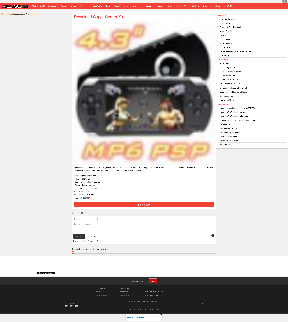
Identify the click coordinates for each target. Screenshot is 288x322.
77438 (144, 309)
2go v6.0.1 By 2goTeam (229, 140)
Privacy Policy (220, 303)
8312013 (151, 309)
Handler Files (137, 6)
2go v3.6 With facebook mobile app (234, 116)
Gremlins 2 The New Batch (230, 27)
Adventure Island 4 (227, 19)
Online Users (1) (100, 288)
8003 (139, 309)
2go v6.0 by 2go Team (228, 136)
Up (158, 309)
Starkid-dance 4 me (227, 75)
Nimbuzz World (96, 6)
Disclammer (205, 303)
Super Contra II (226, 43)
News (107, 6)
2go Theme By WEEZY (229, 128)
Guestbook (150, 6)
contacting (137, 170)
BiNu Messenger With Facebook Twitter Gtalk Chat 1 (240, 120)
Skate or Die (225, 35)
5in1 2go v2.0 (225, 144)
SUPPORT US (151, 295)
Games (161, 6)
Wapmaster (52, 6)
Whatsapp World (38, 6)
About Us (122, 297)
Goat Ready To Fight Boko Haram (233, 92)
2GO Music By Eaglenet (229, 132)
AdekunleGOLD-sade (228, 63)
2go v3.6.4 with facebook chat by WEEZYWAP (238, 108)
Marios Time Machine (228, 31)
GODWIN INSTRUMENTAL (231, 79)
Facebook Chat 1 (226, 124)
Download (144, 204)
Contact (212, 303)
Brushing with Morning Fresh (231, 83)
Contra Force (225, 47)
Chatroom (196, 6)
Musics (116, 6)
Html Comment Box (91, 241)
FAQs (228, 303)
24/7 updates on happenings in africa (14, 14)
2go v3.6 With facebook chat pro (232, 112)
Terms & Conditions (101, 297)
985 (135, 309)
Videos (63, 6)
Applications (215, 6)
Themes (73, 6)
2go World (228, 6)
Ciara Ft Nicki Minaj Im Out (230, 71)
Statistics (98, 294)
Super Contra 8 (226, 39)
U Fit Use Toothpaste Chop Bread (233, 88)
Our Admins (99, 291)
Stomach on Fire (226, 96)
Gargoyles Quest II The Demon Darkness (236, 51)
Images (125, 6)
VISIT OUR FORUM (154, 291)
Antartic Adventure (227, 23)
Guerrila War (225, 55)
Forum (169, 6)
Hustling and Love (227, 100)
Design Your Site (124, 288)
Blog (205, 6)
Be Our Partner (124, 291)
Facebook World (182, 6)
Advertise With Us (124, 294)
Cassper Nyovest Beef (229, 67)
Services (82, 6)
